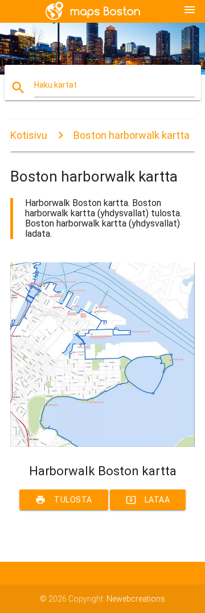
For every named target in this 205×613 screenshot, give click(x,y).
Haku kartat (55, 84)
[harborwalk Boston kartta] (102, 444)
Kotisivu (28, 135)
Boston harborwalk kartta (131, 135)
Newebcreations (135, 598)
